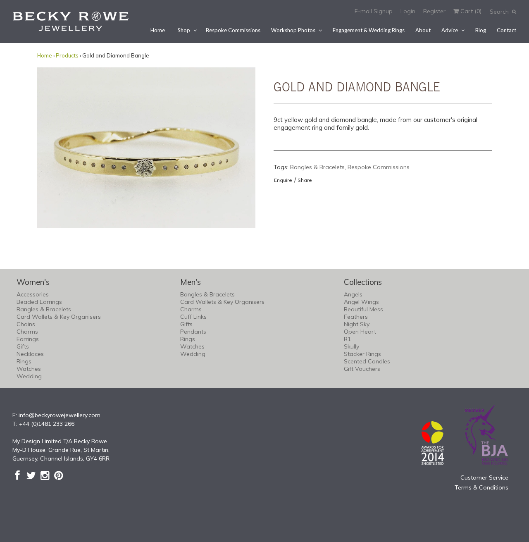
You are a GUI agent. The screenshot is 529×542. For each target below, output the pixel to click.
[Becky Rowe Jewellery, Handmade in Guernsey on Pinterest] (58, 475)
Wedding (29, 376)
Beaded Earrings (39, 302)
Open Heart (360, 331)
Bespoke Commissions (233, 30)
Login (407, 11)
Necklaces (30, 354)
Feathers (356, 316)
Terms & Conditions (481, 487)
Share (305, 180)
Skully (351, 346)
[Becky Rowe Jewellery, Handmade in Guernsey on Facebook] (17, 475)
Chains (26, 324)
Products (67, 55)
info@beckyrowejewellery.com (59, 415)
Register (434, 11)
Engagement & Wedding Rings (369, 30)
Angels (353, 294)
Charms (27, 331)
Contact (506, 30)
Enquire (283, 180)
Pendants (193, 331)
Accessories (33, 294)
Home (157, 30)
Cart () (470, 11)
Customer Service (484, 477)
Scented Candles (367, 361)
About (423, 30)
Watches (29, 368)
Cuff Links (193, 316)
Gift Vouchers (362, 368)
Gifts (23, 346)
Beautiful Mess (363, 309)
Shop (184, 30)
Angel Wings (361, 302)
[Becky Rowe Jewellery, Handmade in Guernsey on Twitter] (31, 475)
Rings (24, 361)
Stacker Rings (362, 354)
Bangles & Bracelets (317, 167)
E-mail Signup (374, 11)
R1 (347, 339)
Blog (480, 30)
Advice (449, 30)
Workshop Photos (293, 30)
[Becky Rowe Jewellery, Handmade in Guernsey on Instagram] (45, 475)
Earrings (28, 339)
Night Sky (356, 324)
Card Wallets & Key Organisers (59, 316)
